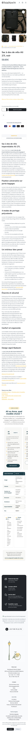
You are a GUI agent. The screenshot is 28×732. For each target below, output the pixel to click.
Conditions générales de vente (14, 716)
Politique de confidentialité (14, 717)
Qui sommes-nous (14, 684)
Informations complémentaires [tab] (14, 138)
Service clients (14, 703)
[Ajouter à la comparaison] (3, 115)
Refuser (18, 729)
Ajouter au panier (17, 109)
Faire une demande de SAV (14, 704)
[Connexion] (19, 2)
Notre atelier (14, 689)
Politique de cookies (14, 719)
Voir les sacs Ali (13, 465)
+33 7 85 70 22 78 (15, 629)
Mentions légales (14, 714)
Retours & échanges (14, 701)
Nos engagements (14, 686)
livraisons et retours (21, 365)
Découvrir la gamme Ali (8, 374)
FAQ (14, 688)
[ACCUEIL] (2, 46)
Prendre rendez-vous (14, 673)
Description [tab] (14, 135)
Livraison (14, 699)
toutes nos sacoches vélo (8, 175)
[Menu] (25, 2)
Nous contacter (14, 691)
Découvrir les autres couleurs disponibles (13, 99)
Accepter (10, 729)
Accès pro (14, 706)
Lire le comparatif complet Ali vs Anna (14, 558)
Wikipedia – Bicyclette (8, 399)
